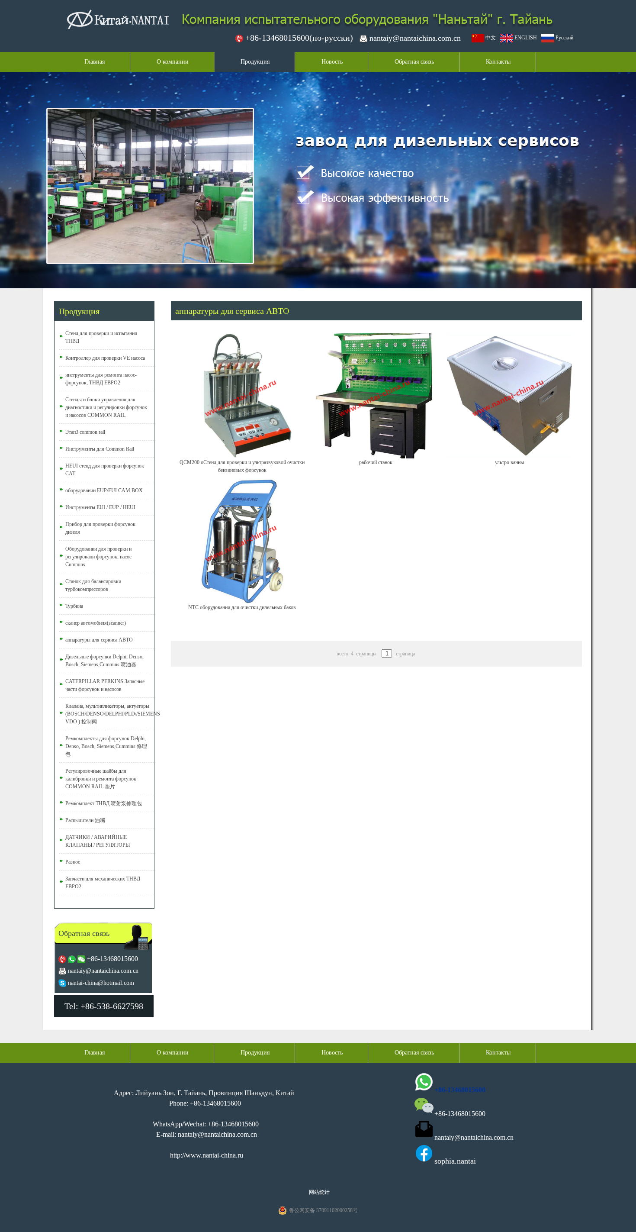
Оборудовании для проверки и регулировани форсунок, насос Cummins (98, 557)
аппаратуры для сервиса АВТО (99, 640)
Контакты (498, 61)
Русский (563, 38)
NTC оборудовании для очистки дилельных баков (242, 607)
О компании (173, 61)
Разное (72, 862)
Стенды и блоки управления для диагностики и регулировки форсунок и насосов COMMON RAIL (106, 407)
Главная (94, 61)
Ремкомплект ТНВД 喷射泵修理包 (103, 803)
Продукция (255, 61)
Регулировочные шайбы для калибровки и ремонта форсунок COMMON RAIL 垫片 (100, 779)
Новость (332, 61)
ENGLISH (525, 38)
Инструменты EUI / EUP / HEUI (100, 507)
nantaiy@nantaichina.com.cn (415, 38)
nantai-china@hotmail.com (101, 983)
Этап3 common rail (85, 432)
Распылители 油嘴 (85, 820)
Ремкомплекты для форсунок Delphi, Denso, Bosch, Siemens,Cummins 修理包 (106, 746)
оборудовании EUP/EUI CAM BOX (104, 490)
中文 (490, 38)
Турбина (74, 606)
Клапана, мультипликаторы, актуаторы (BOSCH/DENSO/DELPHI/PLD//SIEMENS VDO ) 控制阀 (112, 714)
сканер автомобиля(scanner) (95, 623)
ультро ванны (509, 462)
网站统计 (319, 1192)
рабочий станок (375, 462)
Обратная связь (414, 61)
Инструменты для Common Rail (99, 449)
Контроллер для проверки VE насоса (105, 358)
